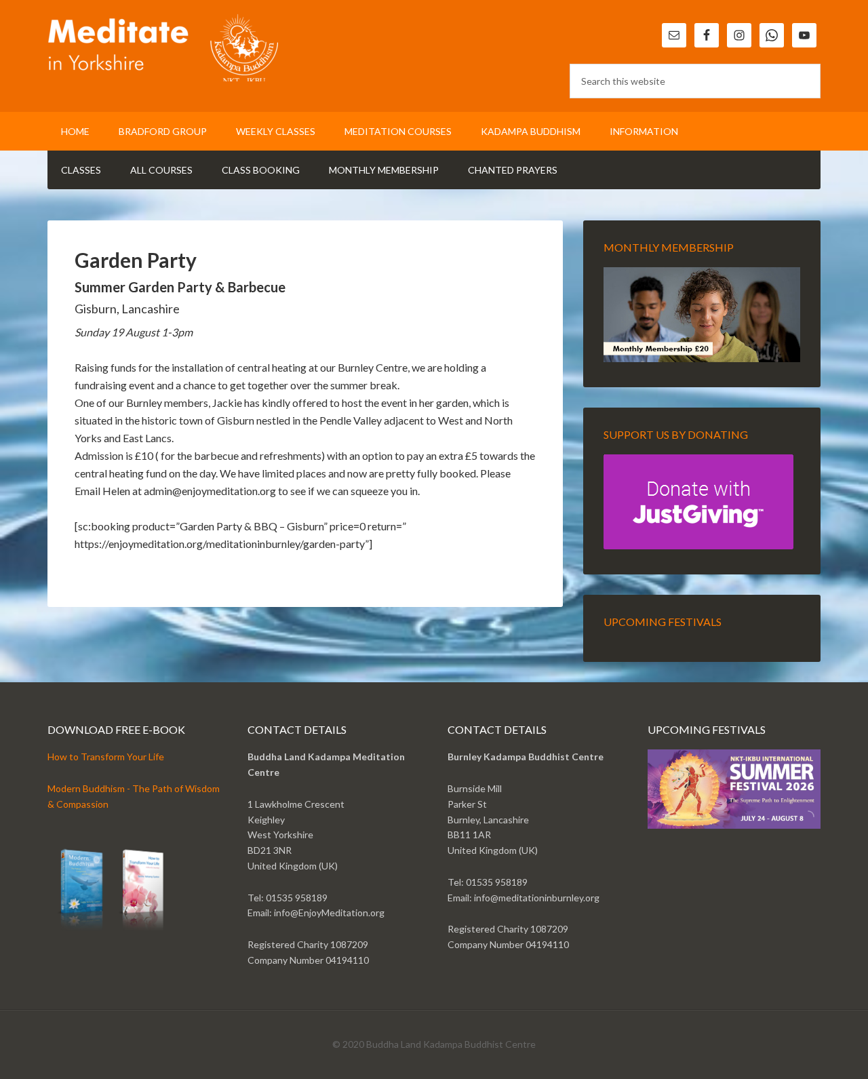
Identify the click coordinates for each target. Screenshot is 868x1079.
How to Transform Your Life (105, 756)
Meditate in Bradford (162, 47)
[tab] (801, 821)
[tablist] (806, 821)
